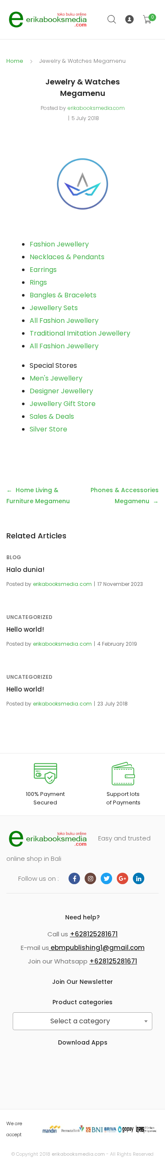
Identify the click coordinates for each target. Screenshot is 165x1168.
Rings (38, 282)
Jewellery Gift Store (63, 404)
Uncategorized (29, 617)
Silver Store (48, 429)
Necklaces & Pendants (67, 257)
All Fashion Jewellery (64, 320)
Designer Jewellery (61, 391)
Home (14, 61)
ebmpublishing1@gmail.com (97, 947)
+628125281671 (94, 934)
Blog (13, 557)
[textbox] (82, 1021)
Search (112, 19)
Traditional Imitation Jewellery (80, 333)
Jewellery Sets (54, 308)
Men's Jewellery (56, 378)
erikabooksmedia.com (96, 108)
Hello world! (25, 629)
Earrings (43, 269)
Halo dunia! (25, 569)
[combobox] (82, 1021)
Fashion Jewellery (59, 244)
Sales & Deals (52, 416)
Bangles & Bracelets (63, 295)
